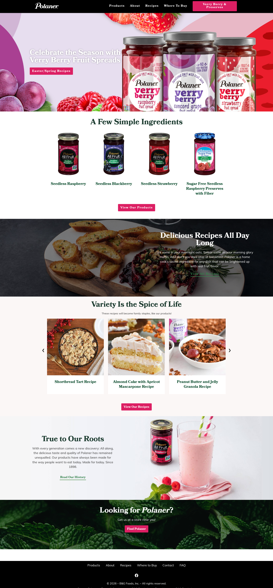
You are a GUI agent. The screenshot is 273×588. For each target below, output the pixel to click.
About (135, 6)
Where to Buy (175, 6)
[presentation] (43, 350)
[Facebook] (136, 575)
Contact (168, 565)
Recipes (152, 6)
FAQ (183, 565)
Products (117, 6)
